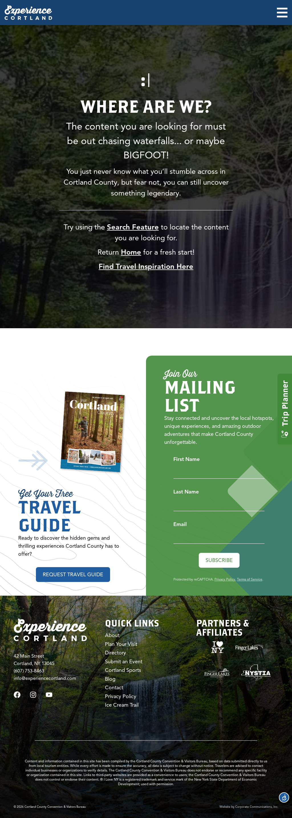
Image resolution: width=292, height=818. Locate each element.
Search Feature (133, 227)
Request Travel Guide (73, 574)
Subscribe (219, 560)
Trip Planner (284, 403)
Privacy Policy (224, 579)
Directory (115, 653)
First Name (186, 459)
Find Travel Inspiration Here (146, 266)
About (112, 635)
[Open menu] (282, 12)
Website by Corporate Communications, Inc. (249, 807)
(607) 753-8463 (29, 671)
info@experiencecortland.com (45, 678)
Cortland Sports (123, 670)
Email (180, 524)
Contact (114, 687)
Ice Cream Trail (122, 705)
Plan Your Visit (121, 644)
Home (131, 252)
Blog (110, 679)
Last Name (186, 492)
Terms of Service (249, 579)
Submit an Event (123, 661)
